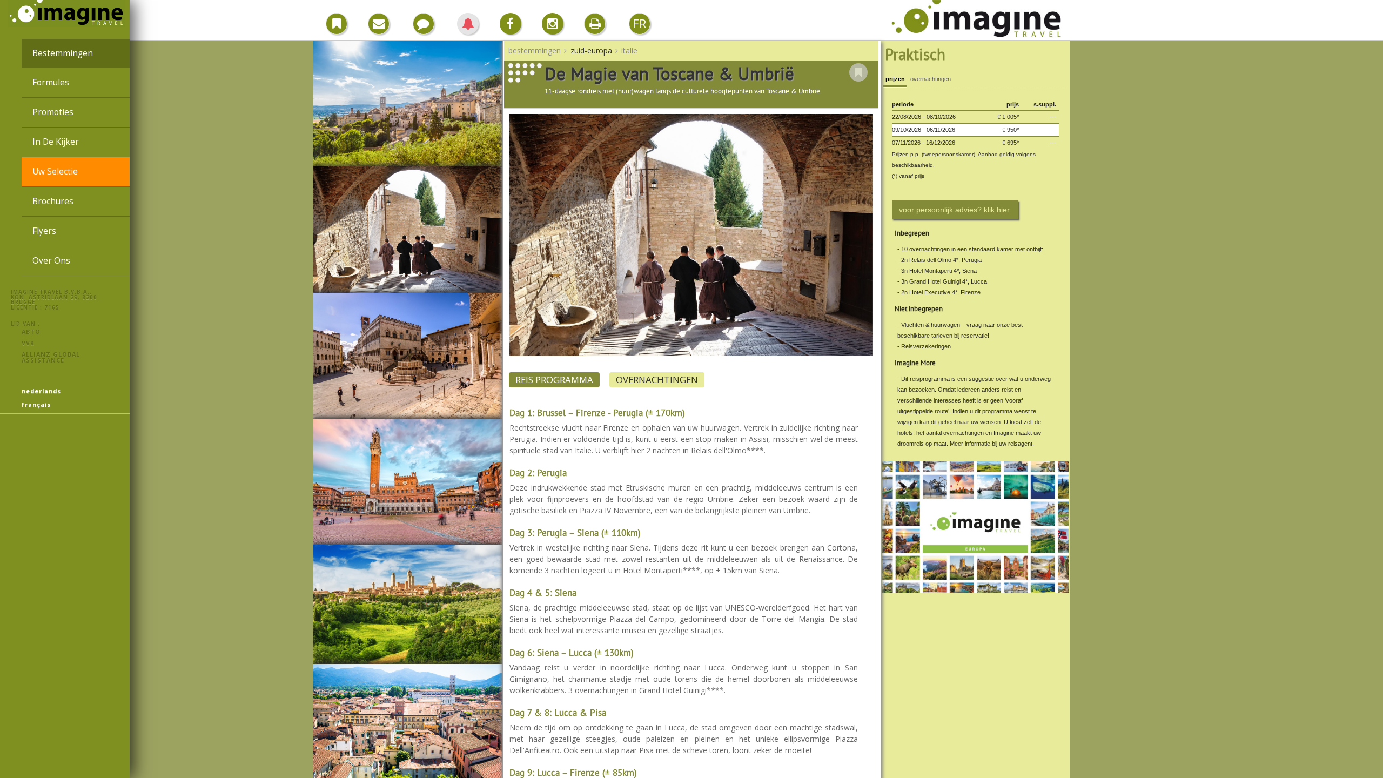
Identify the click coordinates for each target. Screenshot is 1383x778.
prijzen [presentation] (895, 79)
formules (50, 82)
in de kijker (55, 141)
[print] (595, 24)
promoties (52, 112)
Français (36, 404)
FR (640, 23)
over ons (51, 260)
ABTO (31, 331)
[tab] (895, 80)
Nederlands (41, 391)
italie (629, 50)
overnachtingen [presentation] (930, 79)
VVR (28, 343)
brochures (52, 201)
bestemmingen (62, 53)
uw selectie (55, 171)
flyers (44, 231)
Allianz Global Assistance (51, 357)
